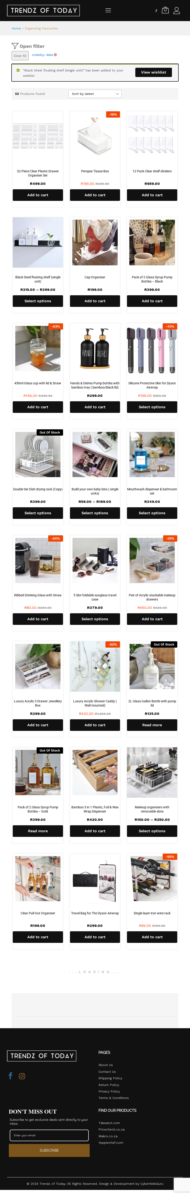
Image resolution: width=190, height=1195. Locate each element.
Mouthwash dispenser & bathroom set (152, 491)
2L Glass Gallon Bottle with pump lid (152, 703)
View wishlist (153, 72)
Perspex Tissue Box (95, 171)
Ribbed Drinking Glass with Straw (38, 595)
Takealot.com (109, 1123)
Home (16, 28)
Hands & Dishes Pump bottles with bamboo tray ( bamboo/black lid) (95, 385)
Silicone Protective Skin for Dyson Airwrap (152, 385)
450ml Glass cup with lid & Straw (37, 383)
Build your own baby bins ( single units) (95, 491)
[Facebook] (10, 1076)
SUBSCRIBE (49, 1150)
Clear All (20, 56)
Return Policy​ (108, 1085)
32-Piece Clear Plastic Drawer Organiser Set (38, 173)
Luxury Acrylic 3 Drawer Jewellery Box (38, 703)
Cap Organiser (95, 277)
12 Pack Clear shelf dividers (152, 171)
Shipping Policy (110, 1078)
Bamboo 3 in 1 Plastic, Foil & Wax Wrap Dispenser (95, 809)
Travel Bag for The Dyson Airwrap (95, 913)
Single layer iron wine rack (152, 913)
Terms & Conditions (113, 1098)
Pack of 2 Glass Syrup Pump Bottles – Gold (38, 809)
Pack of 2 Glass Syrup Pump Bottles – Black (152, 279)
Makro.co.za (107, 1136)
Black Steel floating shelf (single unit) (37, 279)
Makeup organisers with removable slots (152, 809)
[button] (38, 195)
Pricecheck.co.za (111, 1129)
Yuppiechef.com (110, 1142)
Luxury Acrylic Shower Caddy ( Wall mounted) (95, 703)
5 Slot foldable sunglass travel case (94, 597)
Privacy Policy (109, 1091)
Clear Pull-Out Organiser (38, 913)
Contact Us (107, 1071)
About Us (105, 1065)
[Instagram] (22, 1076)
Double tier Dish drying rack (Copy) (38, 489)
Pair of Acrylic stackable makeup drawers (152, 597)
